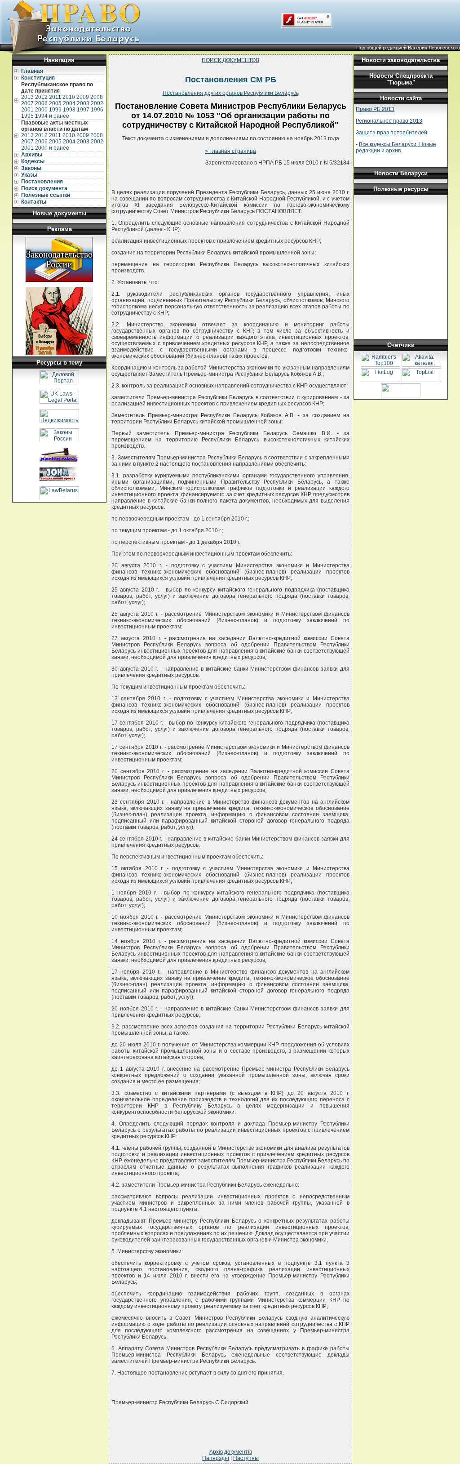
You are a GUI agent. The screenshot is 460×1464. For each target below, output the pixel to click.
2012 (41, 97)
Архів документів (230, 1452)
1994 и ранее (52, 116)
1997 (83, 110)
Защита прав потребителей (391, 132)
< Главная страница (230, 151)
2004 (69, 103)
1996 (97, 110)
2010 (68, 97)
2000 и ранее (52, 148)
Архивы (31, 154)
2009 (82, 97)
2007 (27, 103)
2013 (27, 97)
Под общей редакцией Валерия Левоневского (408, 47)
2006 (41, 103)
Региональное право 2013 (389, 121)
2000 (41, 110)
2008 (96, 97)
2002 (97, 103)
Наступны (246, 1458)
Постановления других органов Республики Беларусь (231, 93)
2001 (27, 110)
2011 (55, 97)
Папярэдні (215, 1458)
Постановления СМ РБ (230, 79)
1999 (55, 110)
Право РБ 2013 (375, 109)
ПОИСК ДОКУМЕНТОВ (230, 60)
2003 (83, 103)
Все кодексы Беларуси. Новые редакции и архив (396, 147)
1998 (69, 110)
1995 (27, 116)
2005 (55, 103)
